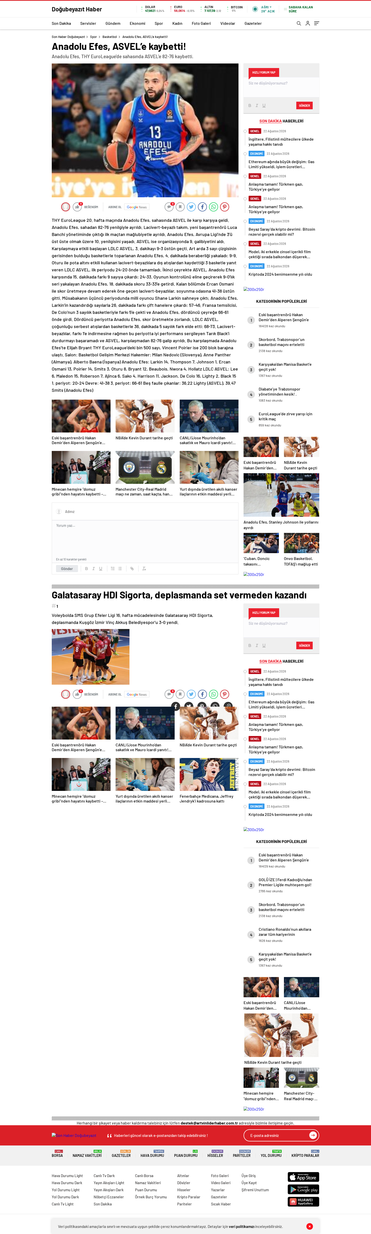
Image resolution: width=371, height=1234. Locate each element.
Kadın (177, 23)
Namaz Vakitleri (87, 1154)
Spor (159, 23)
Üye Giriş (249, 1175)
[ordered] (112, 569)
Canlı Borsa (144, 1175)
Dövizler (183, 1182)
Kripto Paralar (305, 1154)
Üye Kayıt (249, 1182)
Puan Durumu (186, 1154)
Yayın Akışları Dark (109, 1189)
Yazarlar (218, 1189)
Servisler (88, 23)
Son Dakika (61, 23)
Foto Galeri (201, 23)
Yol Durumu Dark (65, 1197)
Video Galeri (220, 1182)
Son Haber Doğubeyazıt (68, 37)
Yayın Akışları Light (109, 1182)
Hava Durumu (152, 1154)
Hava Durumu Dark (67, 1182)
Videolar (227, 23)
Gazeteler (253, 23)
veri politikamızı (241, 1226)
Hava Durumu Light (67, 1175)
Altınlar (183, 1175)
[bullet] (119, 569)
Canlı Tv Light (63, 1204)
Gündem (112, 23)
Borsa (57, 1154)
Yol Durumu (271, 1154)
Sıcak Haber (221, 1204)
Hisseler (215, 1154)
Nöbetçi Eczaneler (109, 1197)
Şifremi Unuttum (255, 1189)
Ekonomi (137, 23)
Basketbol (109, 37)
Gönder (67, 568)
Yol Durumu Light (66, 1189)
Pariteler (242, 1154)
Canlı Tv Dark (104, 1175)
